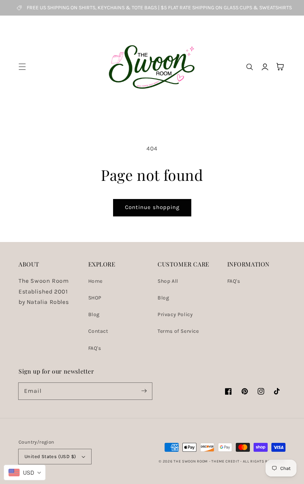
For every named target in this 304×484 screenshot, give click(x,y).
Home (95, 281)
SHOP (95, 298)
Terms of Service (178, 331)
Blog (94, 314)
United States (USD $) (50, 456)
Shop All (168, 281)
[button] (22, 67)
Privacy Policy (175, 314)
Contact (98, 331)
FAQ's (94, 348)
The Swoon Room (191, 461)
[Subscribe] (144, 391)
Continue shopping (152, 207)
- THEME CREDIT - (226, 461)
